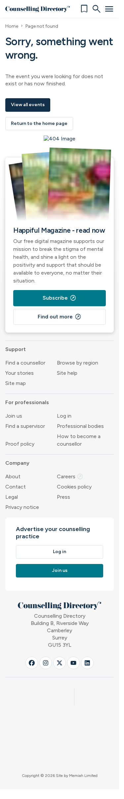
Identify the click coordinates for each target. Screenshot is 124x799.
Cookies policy (74, 487)
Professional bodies (80, 426)
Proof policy (19, 444)
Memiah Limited (83, 775)
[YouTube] (73, 663)
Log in (64, 416)
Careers (70, 476)
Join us (13, 416)
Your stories (19, 373)
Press (63, 497)
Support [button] (15, 349)
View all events (28, 104)
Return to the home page (39, 123)
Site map (15, 383)
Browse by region (77, 363)
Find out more (59, 317)
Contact (15, 487)
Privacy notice (22, 507)
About (13, 476)
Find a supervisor (25, 426)
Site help (67, 373)
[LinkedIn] (87, 663)
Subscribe (59, 298)
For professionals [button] (27, 402)
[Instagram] (46, 663)
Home (11, 26)
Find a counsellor (25, 363)
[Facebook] (32, 663)
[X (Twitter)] (59, 663)
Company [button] (17, 463)
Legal (11, 497)
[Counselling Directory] (37, 9)
